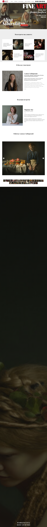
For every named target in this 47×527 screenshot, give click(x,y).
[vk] (40, 1)
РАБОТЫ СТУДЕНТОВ (27, 1)
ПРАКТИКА (15, 1)
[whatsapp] (39, 1)
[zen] (37, 1)
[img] (24, 25)
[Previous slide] (3, 158)
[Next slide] (43, 158)
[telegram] (36, 1)
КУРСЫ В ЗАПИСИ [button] (20, 1)
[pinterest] (44, 1)
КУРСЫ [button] (12, 1)
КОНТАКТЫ (32, 1)
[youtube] (42, 1)
